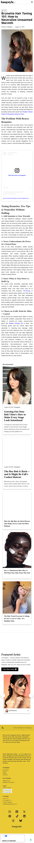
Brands (4, 773)
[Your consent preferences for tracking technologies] (31, 840)
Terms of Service (7, 787)
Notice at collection (9, 841)
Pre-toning (26, 291)
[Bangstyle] (8, 2)
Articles (5, 771)
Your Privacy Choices (14, 836)
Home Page (6, 770)
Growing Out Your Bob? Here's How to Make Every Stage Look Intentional (15, 416)
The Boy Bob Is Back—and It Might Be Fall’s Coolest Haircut (17, 474)
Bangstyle (17, 407)
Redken (10, 27)
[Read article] (17, 450)
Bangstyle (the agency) (8, 782)
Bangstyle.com (6, 780)
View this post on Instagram (17, 175)
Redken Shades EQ (16, 323)
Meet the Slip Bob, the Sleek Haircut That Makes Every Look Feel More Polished (17, 523)
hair (5, 10)
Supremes (5, 774)
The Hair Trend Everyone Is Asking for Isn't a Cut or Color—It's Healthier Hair (16, 618)
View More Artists (9, 669)
